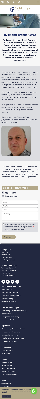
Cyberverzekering (7, 314)
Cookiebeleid (6, 383)
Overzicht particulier (8, 302)
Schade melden (6, 365)
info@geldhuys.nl (11, 196)
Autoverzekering (7, 289)
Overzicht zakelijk (7, 320)
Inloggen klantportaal (9, 374)
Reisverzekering (7, 298)
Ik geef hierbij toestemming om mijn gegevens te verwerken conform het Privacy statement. (21, 226)
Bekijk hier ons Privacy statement (14, 230)
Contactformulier (7, 362)
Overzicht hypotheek (9, 341)
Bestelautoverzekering (9, 292)
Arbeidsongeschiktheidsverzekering (14, 311)
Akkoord (6, 396)
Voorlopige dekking (8, 368)
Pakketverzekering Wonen (10, 295)
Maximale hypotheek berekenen (13, 329)
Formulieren (5, 353)
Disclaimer (5, 386)
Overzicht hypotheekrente (10, 332)
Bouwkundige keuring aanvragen (13, 338)
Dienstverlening (7, 350)
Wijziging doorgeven (8, 371)
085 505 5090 (10, 193)
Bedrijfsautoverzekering (10, 317)
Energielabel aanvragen (9, 335)
